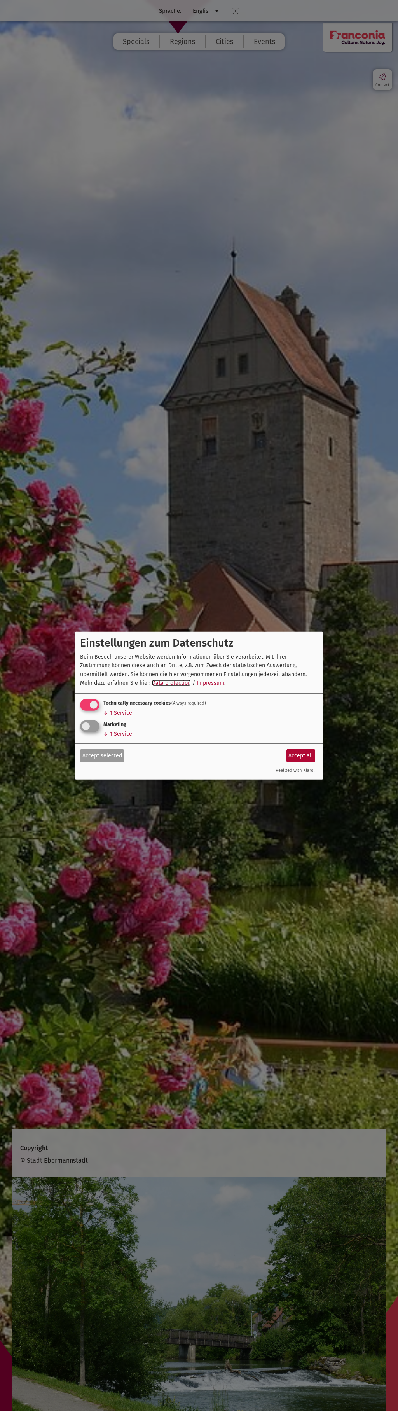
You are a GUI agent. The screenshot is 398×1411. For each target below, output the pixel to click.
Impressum (210, 683)
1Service (117, 713)
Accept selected (102, 755)
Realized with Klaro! (295, 770)
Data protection (171, 683)
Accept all (300, 755)
